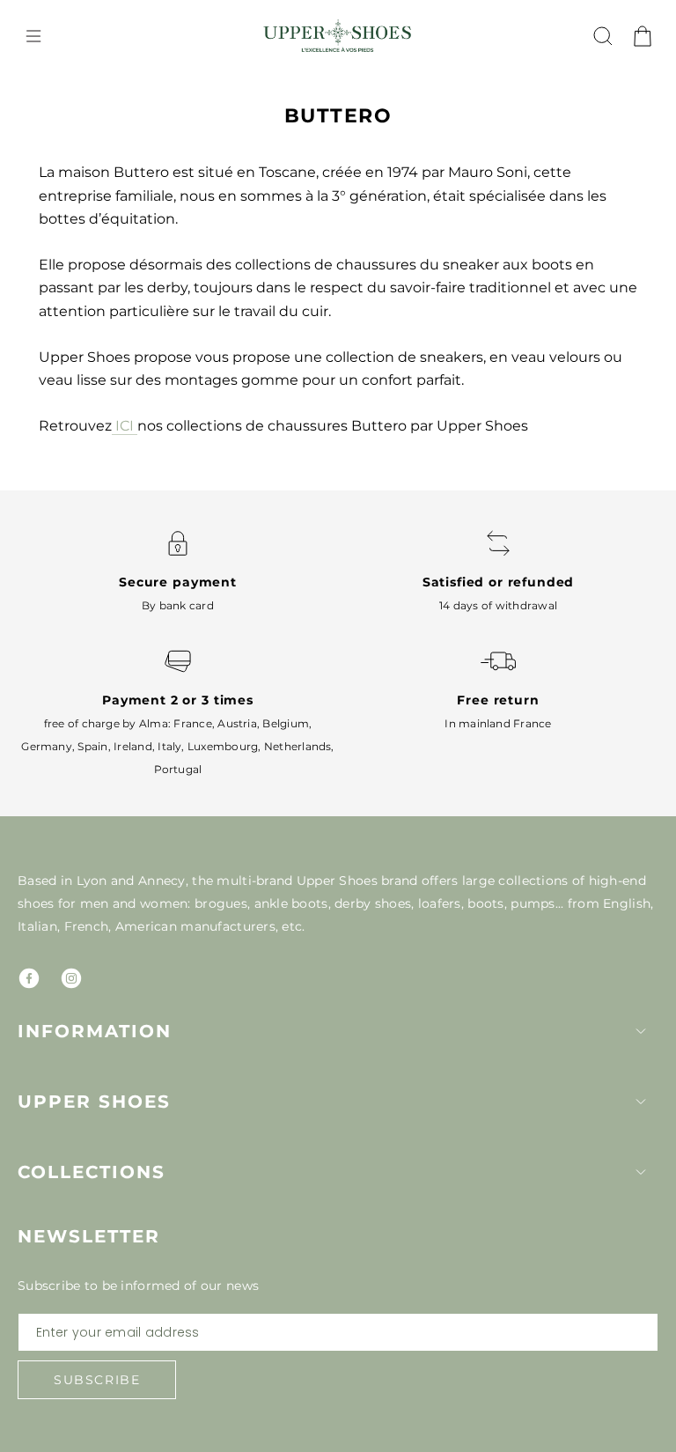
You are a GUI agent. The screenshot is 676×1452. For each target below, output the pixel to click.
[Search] (603, 36)
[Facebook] (29, 978)
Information (95, 1031)
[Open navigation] (33, 36)
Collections (91, 1172)
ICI (124, 425)
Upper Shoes (94, 1101)
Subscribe (97, 1380)
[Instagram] (71, 978)
